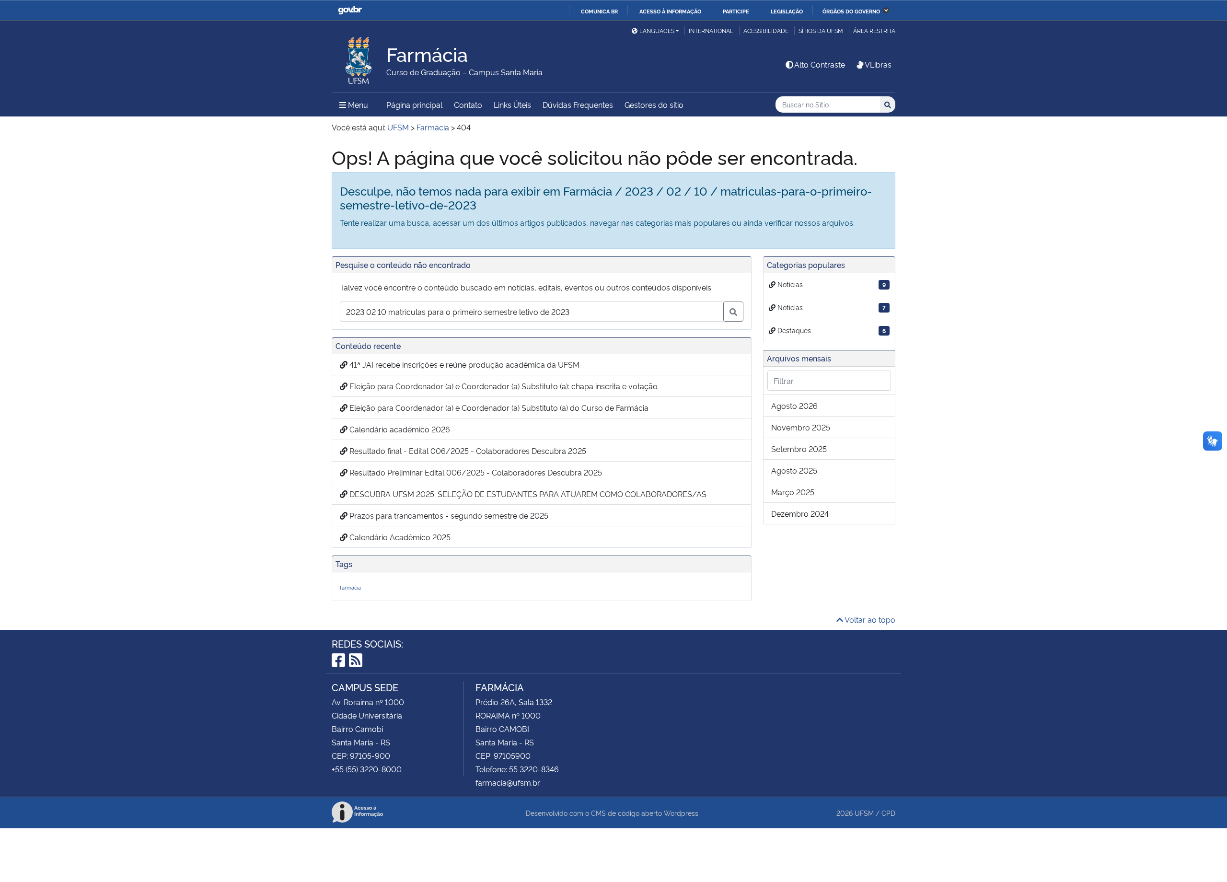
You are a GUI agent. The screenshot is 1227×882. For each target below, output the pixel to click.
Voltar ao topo (869, 619)
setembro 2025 (799, 448)
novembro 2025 (800, 427)
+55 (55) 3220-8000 (367, 769)
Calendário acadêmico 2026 (398, 429)
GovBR (350, 10)
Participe (736, 11)
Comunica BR (599, 11)
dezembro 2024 (800, 513)
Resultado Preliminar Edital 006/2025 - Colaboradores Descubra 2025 (474, 472)
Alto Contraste (819, 64)
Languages (656, 30)
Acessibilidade (765, 30)
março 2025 (792, 492)
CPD (888, 812)
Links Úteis (512, 104)
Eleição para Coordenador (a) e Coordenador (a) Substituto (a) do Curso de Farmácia (497, 407)
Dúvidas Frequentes (578, 104)
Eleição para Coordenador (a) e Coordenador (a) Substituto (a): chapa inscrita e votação (502, 386)
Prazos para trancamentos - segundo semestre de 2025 (447, 515)
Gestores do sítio (654, 104)
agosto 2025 (794, 470)
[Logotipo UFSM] (359, 58)
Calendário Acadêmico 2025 (399, 537)
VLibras (878, 64)
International (711, 30)
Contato (468, 104)
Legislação (787, 11)
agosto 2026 (794, 405)
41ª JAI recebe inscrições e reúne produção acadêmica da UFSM (463, 364)
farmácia (350, 587)
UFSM (864, 812)
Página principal (414, 104)
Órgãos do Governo (851, 11)
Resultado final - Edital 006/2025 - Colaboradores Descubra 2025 (466, 450)
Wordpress (681, 812)
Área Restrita (874, 30)
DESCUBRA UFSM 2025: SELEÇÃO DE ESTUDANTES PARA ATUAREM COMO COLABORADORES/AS (526, 493)
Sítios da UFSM (821, 30)
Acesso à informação (670, 11)
